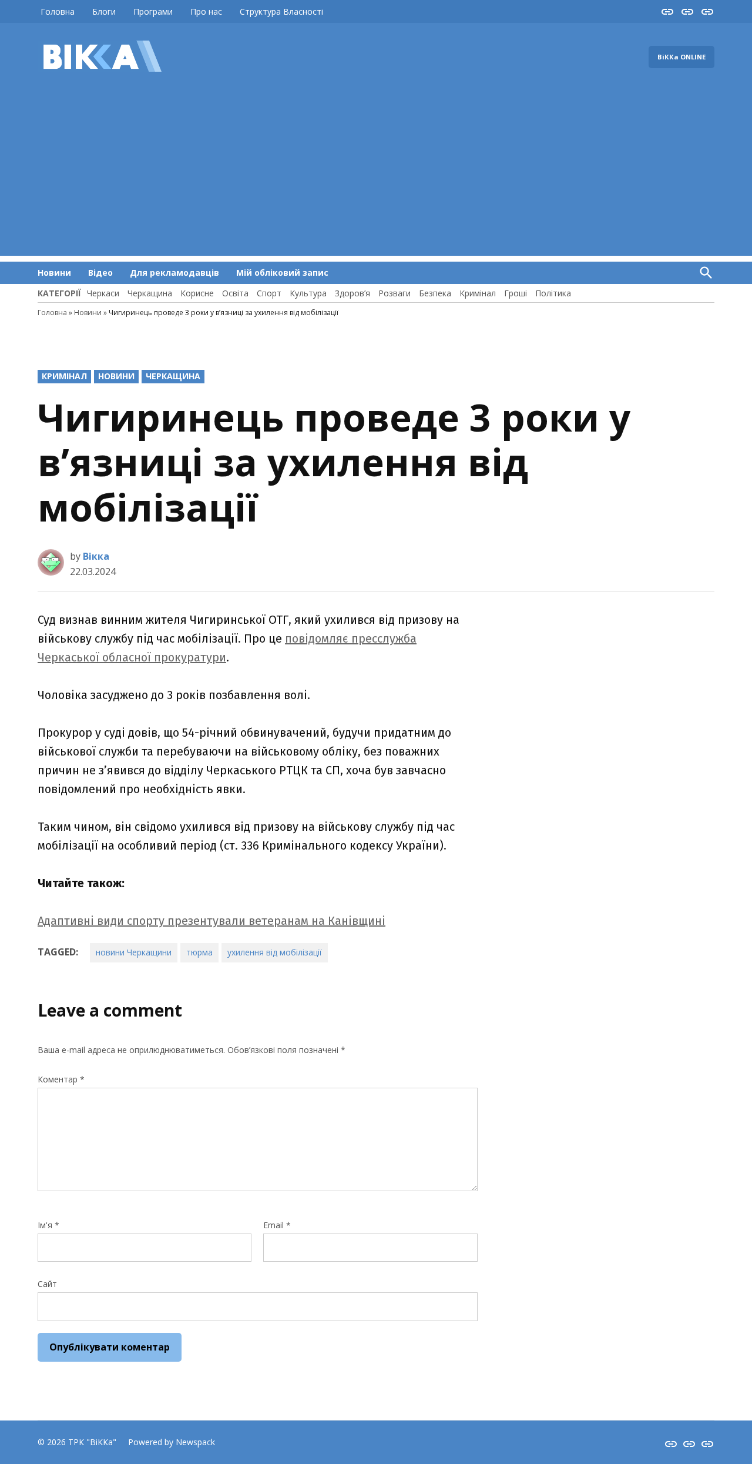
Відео (100, 272)
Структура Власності (281, 11)
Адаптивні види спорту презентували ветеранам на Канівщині (211, 921)
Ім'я (48, 1225)
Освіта (235, 293)
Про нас (206, 11)
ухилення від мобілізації (274, 952)
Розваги (394, 293)
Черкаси (103, 293)
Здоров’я (352, 293)
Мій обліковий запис (282, 272)
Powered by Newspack (171, 1442)
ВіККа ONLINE (681, 56)
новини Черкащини (134, 952)
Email (277, 1225)
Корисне (197, 293)
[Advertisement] (376, 173)
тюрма (199, 952)
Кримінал (477, 293)
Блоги (104, 11)
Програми (153, 11)
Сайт (47, 1283)
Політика (553, 293)
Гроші (515, 293)
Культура (308, 293)
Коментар (61, 1079)
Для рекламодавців (174, 272)
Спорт (269, 293)
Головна (58, 11)
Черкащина (149, 293)
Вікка (96, 556)
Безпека (435, 293)
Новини (54, 272)
